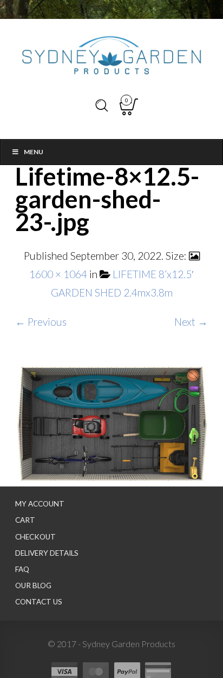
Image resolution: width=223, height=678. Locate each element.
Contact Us (38, 601)
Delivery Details (46, 553)
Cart (25, 520)
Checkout (35, 536)
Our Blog (33, 585)
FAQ (22, 569)
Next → (191, 321)
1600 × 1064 (58, 274)
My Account (39, 503)
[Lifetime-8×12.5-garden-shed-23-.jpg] (111, 421)
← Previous (41, 321)
